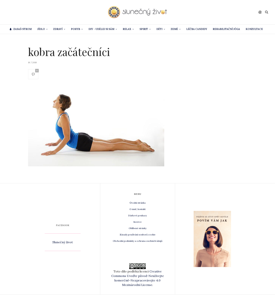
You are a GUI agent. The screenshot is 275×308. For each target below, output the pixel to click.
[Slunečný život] (137, 12)
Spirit (144, 29)
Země (174, 29)
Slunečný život (62, 242)
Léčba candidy (196, 29)
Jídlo (41, 29)
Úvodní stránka (138, 202)
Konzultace (254, 29)
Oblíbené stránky (137, 228)
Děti (159, 29)
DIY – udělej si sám (101, 29)
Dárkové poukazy (137, 215)
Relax (127, 29)
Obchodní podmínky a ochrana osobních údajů (137, 241)
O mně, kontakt (137, 209)
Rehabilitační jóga (226, 29)
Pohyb (75, 29)
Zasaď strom (22, 29)
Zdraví (57, 29)
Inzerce (137, 221)
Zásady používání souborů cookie (137, 234)
